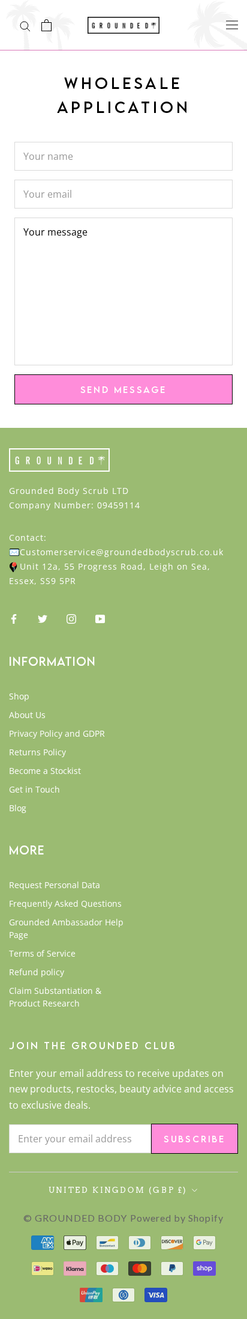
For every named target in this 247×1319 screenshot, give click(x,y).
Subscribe (194, 1138)
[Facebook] (14, 618)
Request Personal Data (54, 885)
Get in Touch (34, 789)
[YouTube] (100, 618)
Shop (19, 696)
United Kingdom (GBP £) (118, 1190)
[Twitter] (42, 618)
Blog (17, 808)
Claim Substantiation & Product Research (55, 997)
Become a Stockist (45, 770)
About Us (27, 714)
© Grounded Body (75, 1217)
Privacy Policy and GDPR (57, 733)
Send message (123, 389)
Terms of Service (42, 953)
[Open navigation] (232, 24)
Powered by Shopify (177, 1217)
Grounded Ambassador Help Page (66, 928)
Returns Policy (37, 752)
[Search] (25, 25)
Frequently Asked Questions (65, 903)
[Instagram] (71, 618)
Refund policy (36, 972)
